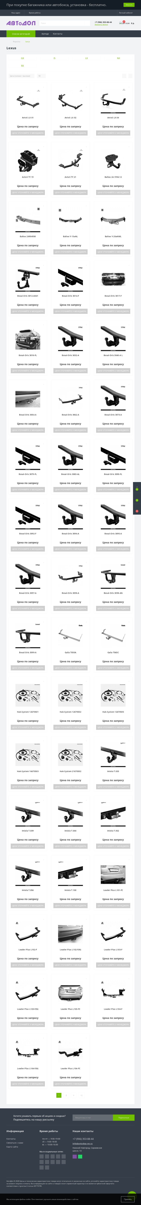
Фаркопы (16, 41)
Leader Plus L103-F (113, 949)
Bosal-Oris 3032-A (70, 355)
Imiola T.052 (113, 830)
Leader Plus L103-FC (70, 1009)
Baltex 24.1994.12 (113, 177)
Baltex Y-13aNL (70, 236)
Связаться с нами (14, 1142)
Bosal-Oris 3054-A (27, 414)
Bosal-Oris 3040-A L (113, 355)
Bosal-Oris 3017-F (113, 296)
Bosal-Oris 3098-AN (113, 593)
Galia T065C (113, 652)
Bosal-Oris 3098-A (70, 593)
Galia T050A (70, 652)
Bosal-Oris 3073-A (113, 414)
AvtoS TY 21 (70, 177)
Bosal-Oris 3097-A (27, 593)
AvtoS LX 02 (70, 117)
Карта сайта (12, 1146)
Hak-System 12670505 (113, 712)
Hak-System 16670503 (28, 771)
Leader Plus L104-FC (70, 1068)
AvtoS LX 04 (113, 117)
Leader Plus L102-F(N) (70, 949)
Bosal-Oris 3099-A (27, 652)
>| (82, 1095)
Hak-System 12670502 (70, 712)
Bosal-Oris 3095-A (113, 533)
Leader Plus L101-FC (113, 890)
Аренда (45, 33)
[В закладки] (43, 86)
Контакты (57, 33)
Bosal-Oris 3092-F (27, 533)
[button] (15, 13)
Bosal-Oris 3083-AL (70, 474)
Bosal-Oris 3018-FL (28, 355)
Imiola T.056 (28, 890)
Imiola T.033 (113, 771)
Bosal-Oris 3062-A (70, 414)
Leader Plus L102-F (28, 949)
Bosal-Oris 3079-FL (28, 474)
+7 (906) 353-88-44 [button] (83, 1138)
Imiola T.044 (70, 830)
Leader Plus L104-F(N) (27, 1068)
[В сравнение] (44, 90)
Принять (128, 1199)
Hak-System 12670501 (28, 712)
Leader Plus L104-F (113, 1009)
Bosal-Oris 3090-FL (113, 474)
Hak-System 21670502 (70, 771)
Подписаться (123, 1117)
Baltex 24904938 (28, 236)
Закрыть (129, 4)
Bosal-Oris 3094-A (70, 533)
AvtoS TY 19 (27, 177)
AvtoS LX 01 (28, 117)
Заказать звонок (101, 24)
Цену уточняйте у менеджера (28, 133)
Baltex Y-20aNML (113, 236)
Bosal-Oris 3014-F (70, 296)
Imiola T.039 (28, 830)
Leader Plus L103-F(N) (27, 1009)
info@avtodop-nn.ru (83, 1143)
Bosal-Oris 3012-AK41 (27, 296)
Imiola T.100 (70, 890)
